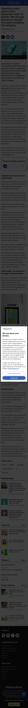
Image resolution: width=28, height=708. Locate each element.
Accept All (14, 378)
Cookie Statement (13, 368)
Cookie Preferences (14, 373)
